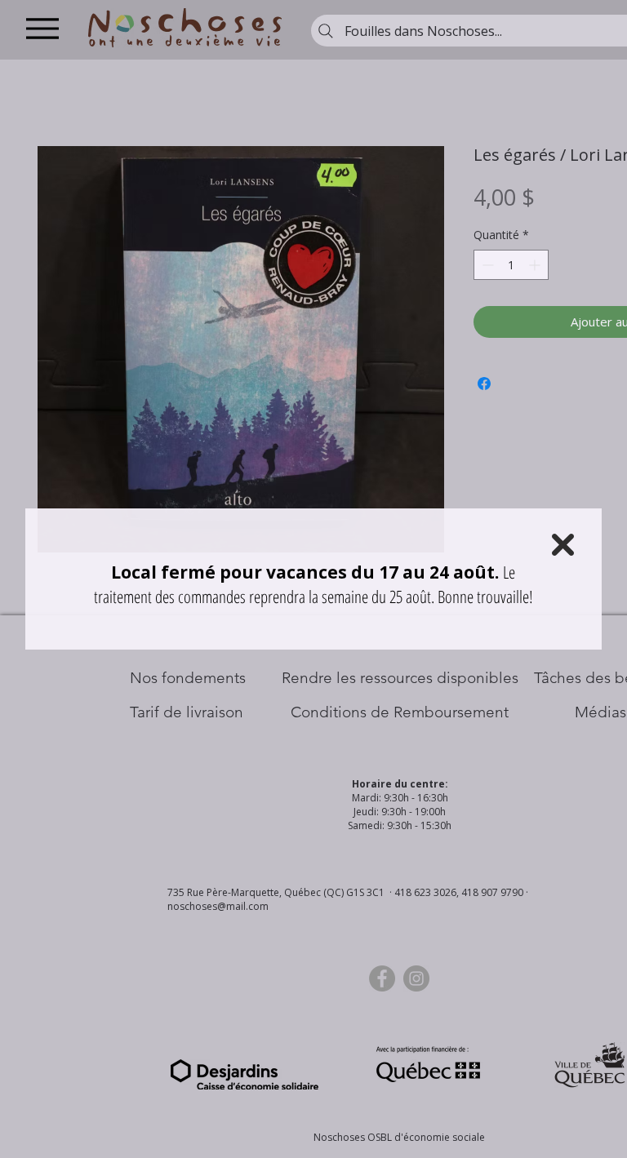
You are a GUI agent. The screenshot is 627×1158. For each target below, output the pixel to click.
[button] (563, 545)
